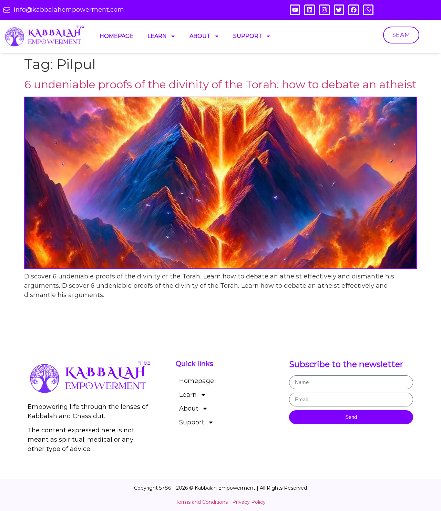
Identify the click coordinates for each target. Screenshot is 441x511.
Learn (157, 36)
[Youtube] (295, 9)
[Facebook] (353, 9)
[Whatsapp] (368, 9)
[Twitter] (339, 9)
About (200, 36)
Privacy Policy (249, 502)
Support (247, 36)
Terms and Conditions (202, 502)
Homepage (117, 36)
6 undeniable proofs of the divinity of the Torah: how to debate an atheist (220, 84)
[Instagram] (324, 9)
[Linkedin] (309, 9)
